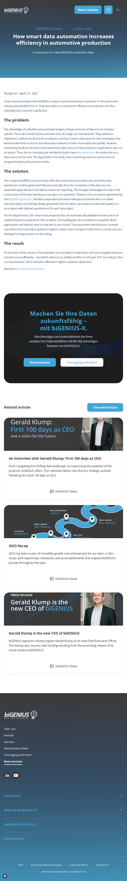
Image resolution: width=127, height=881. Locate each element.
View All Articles (105, 407)
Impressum (102, 864)
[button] (108, 9)
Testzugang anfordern (82, 362)
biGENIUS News (49, 28)
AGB (20, 864)
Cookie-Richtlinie (79, 864)
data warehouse (85, 152)
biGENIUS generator (20, 199)
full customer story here (29, 269)
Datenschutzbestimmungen (46, 864)
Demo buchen (88, 10)
